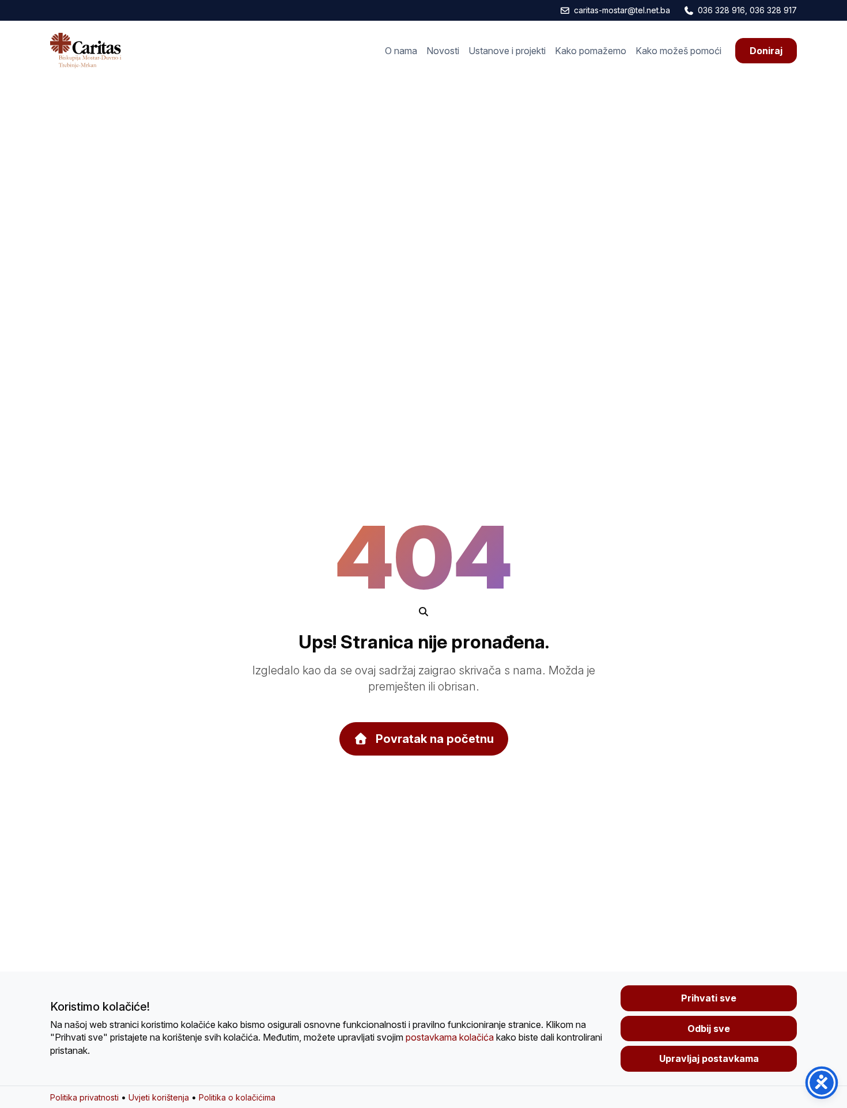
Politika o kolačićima (237, 1097)
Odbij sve (708, 1028)
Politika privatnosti (84, 1097)
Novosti (442, 50)
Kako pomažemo (590, 50)
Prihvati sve (708, 998)
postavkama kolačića (450, 1037)
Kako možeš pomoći (678, 50)
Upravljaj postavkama (709, 1058)
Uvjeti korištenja (158, 1097)
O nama (401, 50)
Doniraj (766, 50)
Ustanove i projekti (507, 50)
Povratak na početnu (433, 739)
